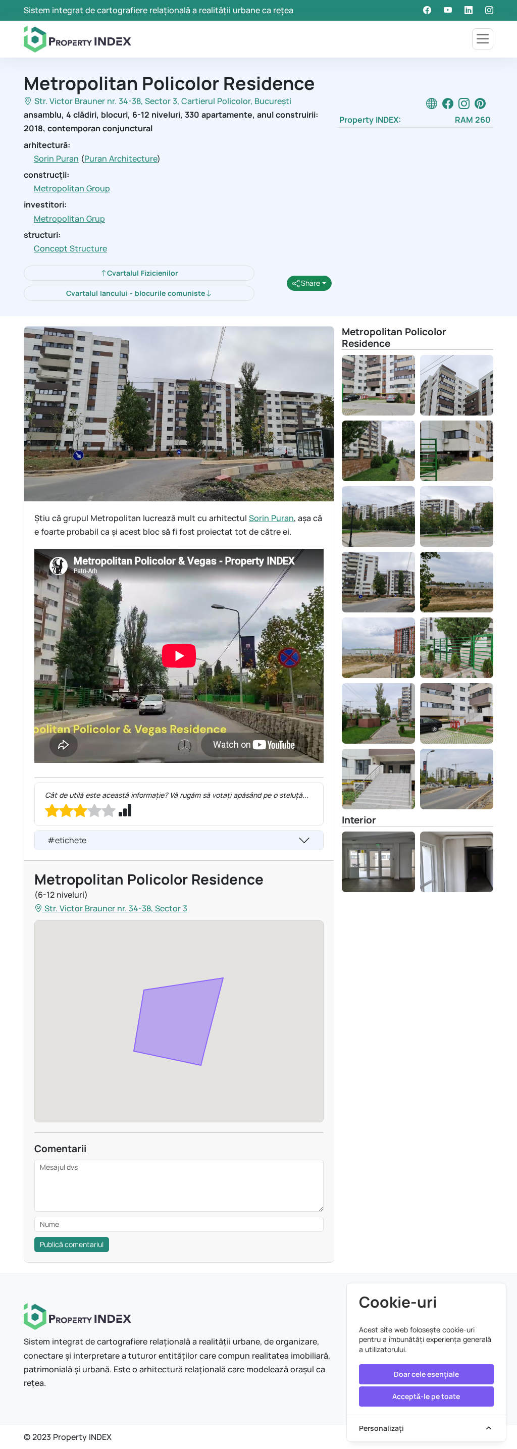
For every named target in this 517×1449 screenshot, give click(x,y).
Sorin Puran (56, 158)
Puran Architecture (120, 158)
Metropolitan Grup (69, 218)
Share (309, 283)
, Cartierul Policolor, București (234, 101)
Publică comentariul (72, 1244)
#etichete (66, 840)
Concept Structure (70, 248)
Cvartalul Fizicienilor (142, 273)
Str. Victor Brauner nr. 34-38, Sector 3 (105, 101)
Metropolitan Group (72, 188)
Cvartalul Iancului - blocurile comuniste (135, 293)
